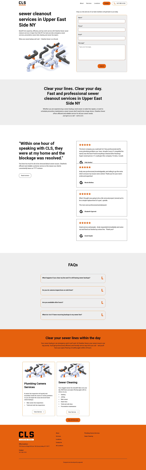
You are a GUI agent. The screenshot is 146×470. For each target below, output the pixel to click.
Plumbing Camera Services (92, 433)
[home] (22, 3)
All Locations (59, 445)
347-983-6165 (23, 452)
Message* (81, 43)
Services (88, 3)
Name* (80, 17)
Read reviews (25, 175)
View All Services (73, 420)
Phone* (80, 26)
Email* (80, 34)
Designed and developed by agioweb (73, 462)
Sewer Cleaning (88, 436)
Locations (97, 3)
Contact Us (59, 442)
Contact (106, 3)
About (81, 3)
